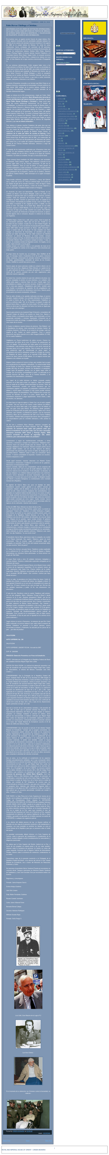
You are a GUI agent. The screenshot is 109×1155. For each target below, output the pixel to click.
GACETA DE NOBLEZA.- (66, 128)
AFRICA (60, 99)
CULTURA (61, 123)
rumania (60, 157)
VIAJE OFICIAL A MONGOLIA (67, 167)
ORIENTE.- (61, 143)
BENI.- (60, 104)
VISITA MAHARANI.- (64, 177)
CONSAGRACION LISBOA (66, 116)
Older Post (48, 1141)
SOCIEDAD (46, 1133)
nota (59, 138)
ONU (59, 141)
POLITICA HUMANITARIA (66, 146)
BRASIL (60, 106)
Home (27, 1141)
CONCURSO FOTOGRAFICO (67, 111)
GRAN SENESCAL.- (64, 131)
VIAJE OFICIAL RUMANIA (66, 169)
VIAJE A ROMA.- (63, 162)
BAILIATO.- (61, 101)
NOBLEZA (61, 136)
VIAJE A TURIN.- (63, 164)
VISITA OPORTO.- (64, 180)
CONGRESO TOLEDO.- (65, 114)
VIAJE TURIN (62, 172)
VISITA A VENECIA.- (64, 174)
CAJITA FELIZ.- (63, 109)
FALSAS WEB (62, 126)
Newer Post (6, 1141)
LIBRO (60, 133)
